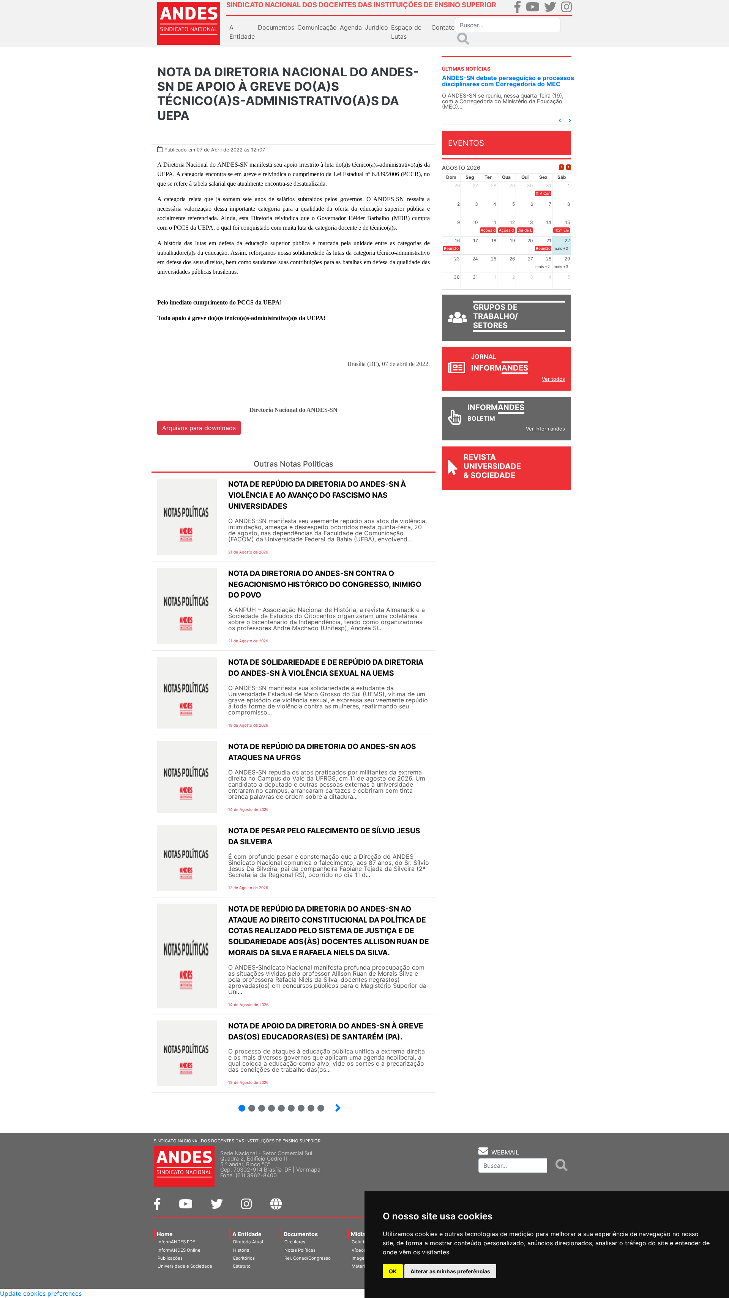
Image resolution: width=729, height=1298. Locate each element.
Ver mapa (308, 1169)
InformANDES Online (179, 1250)
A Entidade (247, 1234)
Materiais (361, 1266)
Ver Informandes (545, 429)
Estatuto (242, 1266)
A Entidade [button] (242, 32)
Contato (443, 27)
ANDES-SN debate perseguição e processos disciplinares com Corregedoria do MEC (508, 81)
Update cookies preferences (41, 1293)
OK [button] (393, 1271)
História (241, 1250)
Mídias (359, 1234)
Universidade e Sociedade (185, 1266)
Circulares (294, 1241)
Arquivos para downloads (199, 428)
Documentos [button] (276, 27)
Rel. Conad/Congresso (307, 1258)
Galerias (360, 1241)
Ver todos (553, 379)
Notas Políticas (300, 1250)
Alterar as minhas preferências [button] (450, 1271)
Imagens (360, 1258)
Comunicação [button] (317, 27)
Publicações (170, 1258)
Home (165, 1234)
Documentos (301, 1234)
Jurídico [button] (376, 27)
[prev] (561, 167)
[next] (568, 167)
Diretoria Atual (248, 1241)
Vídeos (359, 1250)
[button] (559, 120)
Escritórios (244, 1258)
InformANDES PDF (176, 1241)
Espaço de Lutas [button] (406, 32)
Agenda (351, 27)
